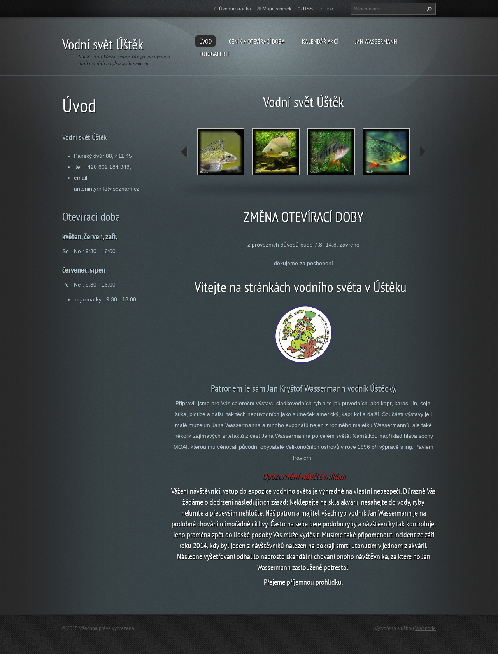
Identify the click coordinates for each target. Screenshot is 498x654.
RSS (308, 9)
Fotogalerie (214, 54)
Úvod (205, 41)
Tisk (328, 9)
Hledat (428, 9)
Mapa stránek (277, 9)
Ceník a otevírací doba (257, 41)
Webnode (425, 628)
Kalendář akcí (320, 41)
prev (184, 152)
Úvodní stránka (235, 9)
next (422, 152)
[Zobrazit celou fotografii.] (220, 151)
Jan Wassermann (376, 41)
